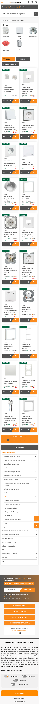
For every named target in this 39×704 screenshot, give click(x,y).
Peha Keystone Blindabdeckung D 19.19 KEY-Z (9, 90)
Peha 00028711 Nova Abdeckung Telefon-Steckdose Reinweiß (28, 235)
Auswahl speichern (19, 698)
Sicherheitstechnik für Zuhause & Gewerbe (15, 531)
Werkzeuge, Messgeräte (9, 550)
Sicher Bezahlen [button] (19, 611)
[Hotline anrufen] (36, 518)
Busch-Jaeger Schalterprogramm (14, 460)
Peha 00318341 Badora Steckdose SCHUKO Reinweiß (10, 235)
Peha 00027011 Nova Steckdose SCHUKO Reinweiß (28, 127)
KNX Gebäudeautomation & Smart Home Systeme (16, 484)
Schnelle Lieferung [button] (19, 617)
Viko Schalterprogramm (11, 489)
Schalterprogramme (8, 452)
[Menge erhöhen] (10, 101)
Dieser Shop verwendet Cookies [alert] (19, 642)
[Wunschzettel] (32, 2)
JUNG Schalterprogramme (12, 456)
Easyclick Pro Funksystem (13, 512)
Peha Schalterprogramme (13, 504)
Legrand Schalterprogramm (12, 519)
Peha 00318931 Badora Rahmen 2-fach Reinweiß (28, 382)
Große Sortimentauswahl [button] (19, 623)
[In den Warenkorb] (15, 101)
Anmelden (27, 589)
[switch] (6, 676)
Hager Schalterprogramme (12, 475)
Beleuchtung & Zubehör (9, 554)
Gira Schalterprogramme (11, 464)
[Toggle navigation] (2, 2)
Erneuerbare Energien (9, 542)
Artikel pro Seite (9, 64)
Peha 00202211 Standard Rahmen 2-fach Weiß (27, 346)
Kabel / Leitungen (7, 538)
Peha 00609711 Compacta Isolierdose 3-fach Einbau (10, 199)
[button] (28, 2)
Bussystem (19, 49)
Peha (5, 496)
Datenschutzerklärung (9, 596)
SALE (4, 561)
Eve (5, 527)
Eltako (6, 493)
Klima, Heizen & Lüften (9, 546)
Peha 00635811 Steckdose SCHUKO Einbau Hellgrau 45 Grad (10, 127)
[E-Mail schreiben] (36, 525)
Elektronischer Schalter (12, 500)
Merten (6, 468)
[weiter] (37, 440)
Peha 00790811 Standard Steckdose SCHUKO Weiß (9, 163)
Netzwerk (5, 557)
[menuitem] (10, 7)
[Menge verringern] (3, 101)
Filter (7, 59)
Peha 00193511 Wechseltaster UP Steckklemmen (26, 310)
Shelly (6, 523)
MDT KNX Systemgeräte (11, 479)
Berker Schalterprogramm (12, 471)
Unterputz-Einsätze (33, 36)
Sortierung (22, 59)
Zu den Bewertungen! (19, 631)
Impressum (19, 670)
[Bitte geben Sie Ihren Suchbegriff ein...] (36, 14)
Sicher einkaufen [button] (19, 606)
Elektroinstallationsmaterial (10, 534)
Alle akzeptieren (19, 693)
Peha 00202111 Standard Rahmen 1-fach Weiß (9, 346)
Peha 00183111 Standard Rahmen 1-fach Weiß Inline (27, 199)
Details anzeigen (19, 701)
